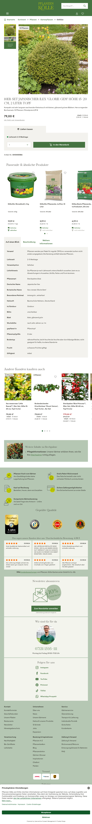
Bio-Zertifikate (9, 744)
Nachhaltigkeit (9, 741)
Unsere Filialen (9, 717)
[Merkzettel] (83, 13)
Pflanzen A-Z (38, 741)
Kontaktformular (10, 710)
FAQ (63, 751)
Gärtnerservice (67, 710)
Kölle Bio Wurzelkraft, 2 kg (18, 204)
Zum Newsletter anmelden (46, 608)
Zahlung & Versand (69, 741)
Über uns (36, 710)
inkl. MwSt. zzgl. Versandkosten (14, 120)
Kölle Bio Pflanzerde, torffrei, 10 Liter (52, 205)
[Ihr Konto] (77, 13)
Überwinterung (67, 714)
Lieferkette (8, 748)
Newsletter (8, 725)
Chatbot (36, 762)
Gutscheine (66, 725)
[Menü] (7, 14)
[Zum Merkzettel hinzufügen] (83, 28)
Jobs (35, 728)
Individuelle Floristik (69, 721)
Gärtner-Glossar (39, 755)
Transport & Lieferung (70, 717)
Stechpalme (36, 455)
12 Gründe (36, 725)
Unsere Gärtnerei (39, 717)
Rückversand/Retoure (70, 744)
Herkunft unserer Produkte (43, 721)
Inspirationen (38, 759)
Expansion (37, 732)
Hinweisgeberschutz (12, 728)
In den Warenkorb (61, 144)
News (35, 714)
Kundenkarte (67, 728)
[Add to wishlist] (27, 377)
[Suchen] (84, 6)
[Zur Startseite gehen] (46, 6)
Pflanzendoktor (39, 751)
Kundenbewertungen (28, 572)
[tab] (29, 242)
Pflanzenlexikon (39, 744)
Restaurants (8, 721)
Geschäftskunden (11, 714)
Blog (35, 748)
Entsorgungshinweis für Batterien (74, 748)
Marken (35, 766)
